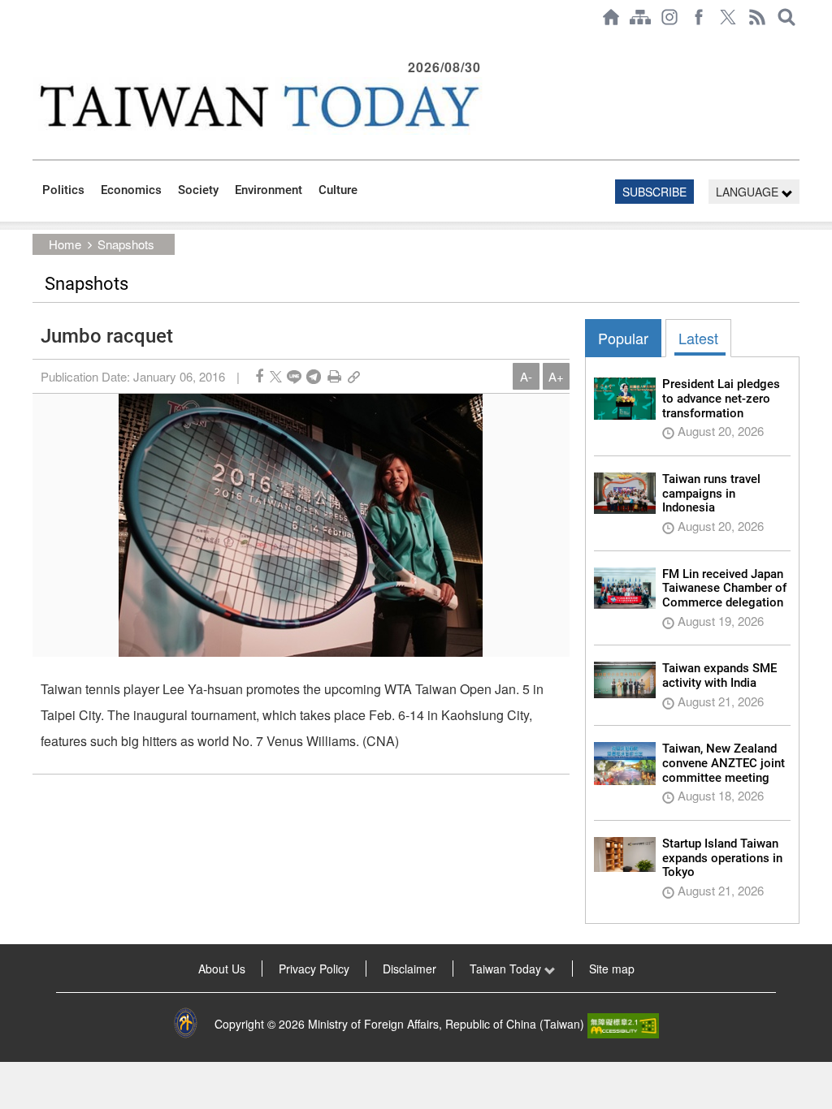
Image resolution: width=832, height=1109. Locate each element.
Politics (63, 190)
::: (37, 42)
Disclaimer (409, 968)
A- (526, 376)
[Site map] (640, 17)
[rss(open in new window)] (757, 17)
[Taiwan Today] (258, 106)
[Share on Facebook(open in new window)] (259, 376)
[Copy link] (353, 376)
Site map (612, 968)
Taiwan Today (507, 968)
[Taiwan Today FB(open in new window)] (699, 17)
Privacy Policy (314, 968)
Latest (698, 337)
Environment (268, 190)
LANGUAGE (749, 191)
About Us (221, 968)
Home (65, 243)
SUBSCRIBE (654, 191)
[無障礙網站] (623, 1024)
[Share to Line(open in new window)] (294, 376)
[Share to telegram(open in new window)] (313, 376)
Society (198, 190)
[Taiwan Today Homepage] (611, 17)
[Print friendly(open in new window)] (334, 376)
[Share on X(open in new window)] (275, 376)
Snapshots (126, 243)
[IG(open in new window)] (669, 17)
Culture (338, 190)
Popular (623, 337)
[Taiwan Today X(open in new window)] (728, 17)
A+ (556, 376)
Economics (131, 190)
